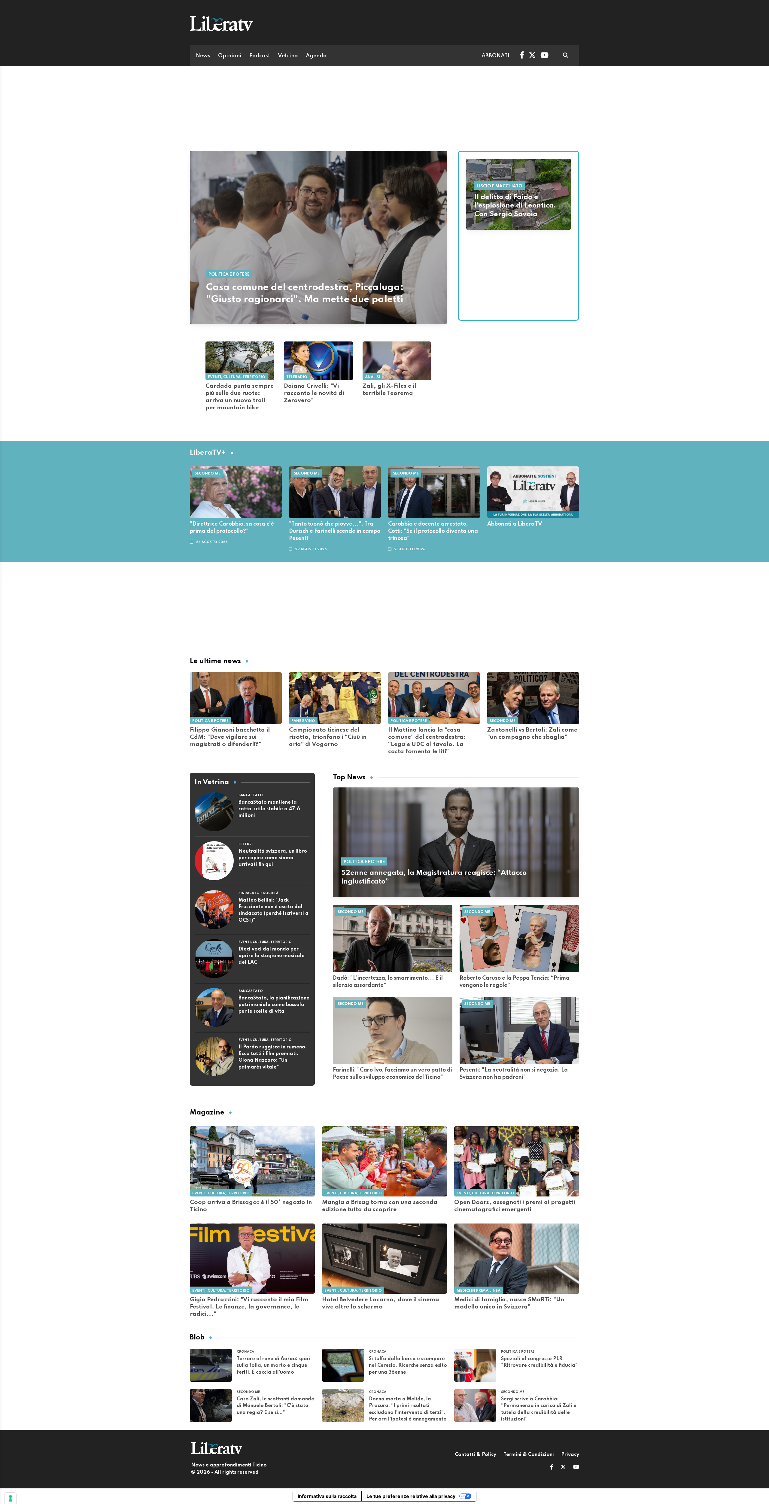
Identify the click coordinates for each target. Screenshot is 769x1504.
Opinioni (230, 56)
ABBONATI (495, 56)
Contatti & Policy (475, 1454)
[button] (551, 1467)
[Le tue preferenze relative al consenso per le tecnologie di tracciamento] (10, 1498)
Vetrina (288, 56)
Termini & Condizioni (528, 1454)
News (203, 56)
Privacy (570, 1454)
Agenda (316, 56)
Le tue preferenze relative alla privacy (410, 1496)
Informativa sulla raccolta (327, 1496)
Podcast (259, 56)
